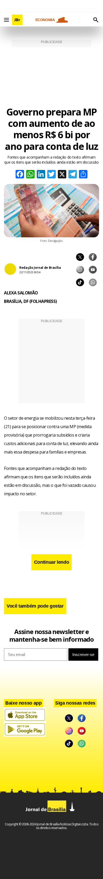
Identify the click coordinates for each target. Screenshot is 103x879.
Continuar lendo (51, 562)
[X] (62, 175)
